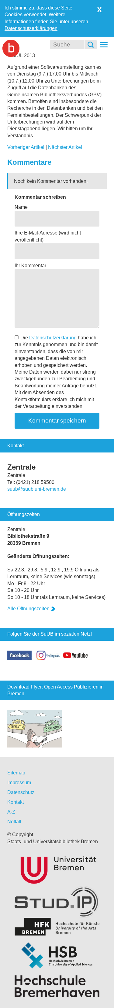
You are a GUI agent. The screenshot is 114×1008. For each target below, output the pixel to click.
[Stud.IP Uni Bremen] (57, 902)
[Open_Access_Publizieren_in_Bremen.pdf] (34, 728)
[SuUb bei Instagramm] (48, 654)
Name (21, 207)
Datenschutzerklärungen (31, 28)
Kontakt (15, 802)
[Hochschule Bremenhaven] (57, 986)
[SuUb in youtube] (75, 654)
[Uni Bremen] (57, 869)
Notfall (14, 821)
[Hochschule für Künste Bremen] (57, 927)
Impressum (19, 782)
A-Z (11, 811)
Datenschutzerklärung (53, 337)
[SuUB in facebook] (21, 654)
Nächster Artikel (65, 147)
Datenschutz (20, 792)
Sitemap (16, 772)
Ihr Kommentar (30, 265)
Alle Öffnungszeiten (28, 608)
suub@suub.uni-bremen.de (36, 489)
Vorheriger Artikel (25, 147)
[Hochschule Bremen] (57, 955)
